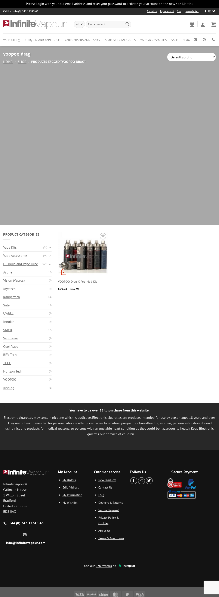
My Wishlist (69, 502)
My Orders (69, 480)
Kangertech (11, 297)
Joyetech (9, 289)
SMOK (7, 330)
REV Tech (10, 354)
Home (8, 61)
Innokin (9, 321)
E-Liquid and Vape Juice (42, 40)
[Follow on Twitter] (213, 11)
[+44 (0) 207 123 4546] (214, 40)
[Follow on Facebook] (205, 11)
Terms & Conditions (111, 538)
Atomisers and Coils (120, 40)
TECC (7, 363)
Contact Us (105, 487)
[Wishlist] (192, 24)
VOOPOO (9, 379)
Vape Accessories (153, 40)
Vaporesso (10, 338)
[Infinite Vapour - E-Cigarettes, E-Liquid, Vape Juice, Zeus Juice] (35, 24)
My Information (72, 495)
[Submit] (127, 24)
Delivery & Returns (110, 502)
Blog (179, 11)
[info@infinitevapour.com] (196, 40)
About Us (152, 11)
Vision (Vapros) (14, 280)
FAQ (101, 495)
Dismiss (187, 3)
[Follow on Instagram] (209, 11)
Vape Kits (10, 40)
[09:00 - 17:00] (205, 40)
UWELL (8, 313)
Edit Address (70, 487)
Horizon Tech (12, 371)
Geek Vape (10, 346)
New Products (107, 480)
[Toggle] (50, 247)
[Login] (203, 24)
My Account (167, 11)
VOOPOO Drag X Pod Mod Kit (77, 282)
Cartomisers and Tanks (82, 40)
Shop (22, 61)
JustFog (8, 388)
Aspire (7, 272)
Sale (174, 40)
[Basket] (214, 24)
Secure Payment (108, 510)
